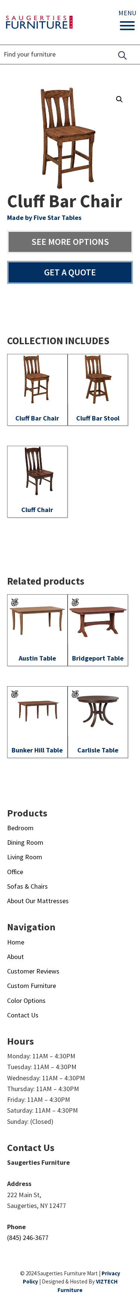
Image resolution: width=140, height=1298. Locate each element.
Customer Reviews (33, 971)
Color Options (26, 1000)
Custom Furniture (31, 985)
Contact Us (22, 1015)
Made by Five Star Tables (44, 217)
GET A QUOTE (70, 272)
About (15, 956)
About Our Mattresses (38, 900)
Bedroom (20, 828)
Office (15, 871)
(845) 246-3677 (28, 1237)
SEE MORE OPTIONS (70, 241)
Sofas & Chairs (27, 886)
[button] (119, 99)
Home (15, 942)
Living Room (24, 857)
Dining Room (25, 842)
